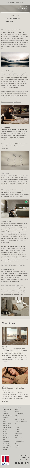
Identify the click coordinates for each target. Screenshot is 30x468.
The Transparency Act (18, 441)
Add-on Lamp (5, 434)
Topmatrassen (18, 413)
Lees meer (5, 362)
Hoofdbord (6, 441)
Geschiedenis (6, 410)
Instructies (18, 437)
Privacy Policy (17, 446)
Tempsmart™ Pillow (6, 448)
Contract (6, 413)
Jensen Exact (17, 416)
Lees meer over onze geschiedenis (11, 102)
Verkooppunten (6, 415)
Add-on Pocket (5, 430)
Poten (4, 439)
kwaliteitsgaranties (18, 421)
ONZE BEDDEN (17, 411)
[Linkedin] (28, 463)
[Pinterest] (22, 463)
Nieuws (17, 431)
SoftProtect (6, 437)
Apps (16, 435)
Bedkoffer (6, 443)
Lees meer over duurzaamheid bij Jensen (13, 265)
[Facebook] (19, 463)
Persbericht (18, 433)
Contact (5, 417)
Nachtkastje (6, 445)
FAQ (16, 423)
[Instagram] (25, 463)
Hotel (4, 412)
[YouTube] (16, 463)
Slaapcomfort (6, 423)
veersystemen (18, 419)
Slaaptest (6, 425)
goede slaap (4, 420)
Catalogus (18, 429)
